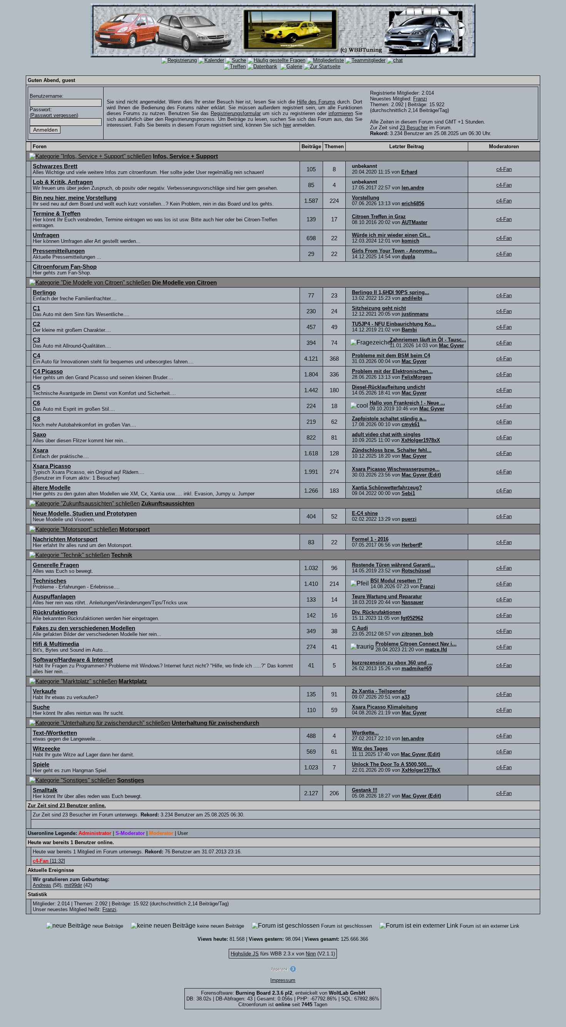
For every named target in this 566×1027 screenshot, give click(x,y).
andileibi (412, 298)
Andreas (42, 885)
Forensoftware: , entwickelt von (283, 993)
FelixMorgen (416, 377)
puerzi (409, 519)
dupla (408, 256)
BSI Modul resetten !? (396, 581)
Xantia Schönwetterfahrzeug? (387, 487)
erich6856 (413, 203)
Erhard (409, 172)
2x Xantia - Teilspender (379, 691)
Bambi (409, 330)
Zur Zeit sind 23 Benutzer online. (67, 805)
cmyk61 (411, 424)
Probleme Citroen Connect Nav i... (416, 644)
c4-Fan (504, 169)
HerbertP (412, 545)
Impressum (282, 980)
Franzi (420, 99)
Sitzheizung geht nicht (379, 308)
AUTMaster (414, 222)
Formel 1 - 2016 (370, 539)
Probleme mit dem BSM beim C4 (391, 355)
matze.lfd (436, 649)
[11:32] (49, 861)
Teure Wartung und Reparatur (387, 596)
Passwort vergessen (54, 115)
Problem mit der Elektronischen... (392, 371)
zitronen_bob (417, 634)
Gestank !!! (364, 790)
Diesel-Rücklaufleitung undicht (388, 387)
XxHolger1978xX (420, 440)
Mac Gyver (451, 345)
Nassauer (413, 602)
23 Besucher (414, 127)
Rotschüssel (416, 571)
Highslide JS (245, 954)
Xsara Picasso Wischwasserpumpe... (396, 469)
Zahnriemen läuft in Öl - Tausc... (428, 340)
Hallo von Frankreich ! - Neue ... (407, 403)
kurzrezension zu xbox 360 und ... (392, 663)
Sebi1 (408, 493)
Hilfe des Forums (316, 102)
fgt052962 (412, 618)
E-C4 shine (365, 513)
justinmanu (415, 314)
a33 (406, 697)
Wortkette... (365, 733)
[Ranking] (283, 970)
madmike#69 (417, 668)
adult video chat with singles (386, 434)
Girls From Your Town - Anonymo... (394, 251)
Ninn (311, 954)
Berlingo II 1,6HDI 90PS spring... (390, 292)
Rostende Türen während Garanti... (393, 565)
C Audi (360, 628)
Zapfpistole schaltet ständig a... (389, 419)
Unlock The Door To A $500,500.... (392, 764)
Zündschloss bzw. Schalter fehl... (392, 450)
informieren (340, 113)
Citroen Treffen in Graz (379, 216)
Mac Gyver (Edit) (421, 475)
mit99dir (73, 885)
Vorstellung (365, 198)
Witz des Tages (370, 748)
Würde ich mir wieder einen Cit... (391, 235)
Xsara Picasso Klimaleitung (385, 707)
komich (410, 241)
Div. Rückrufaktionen (376, 612)
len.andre (413, 188)
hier (287, 125)
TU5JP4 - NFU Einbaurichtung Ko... (394, 324)
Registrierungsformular (236, 113)
